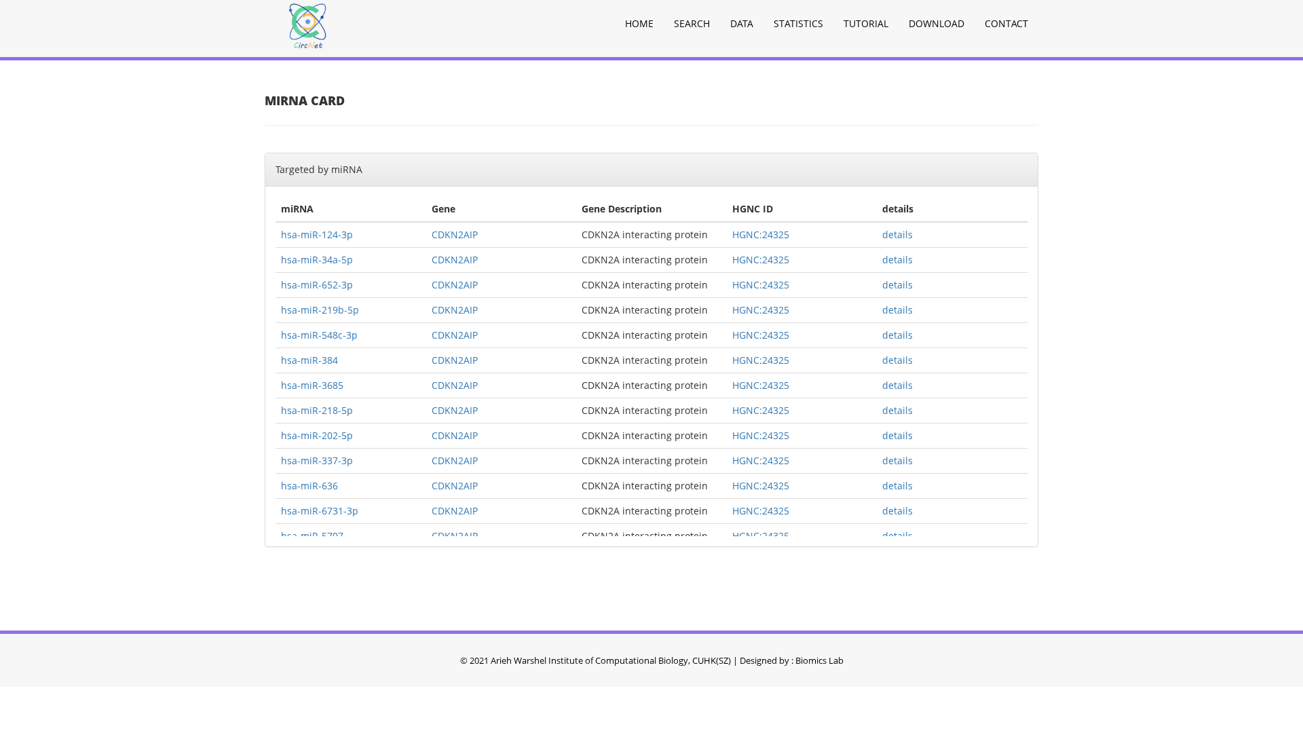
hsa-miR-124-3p (317, 234)
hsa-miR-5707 (312, 535)
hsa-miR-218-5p (317, 410)
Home (639, 23)
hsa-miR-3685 (312, 385)
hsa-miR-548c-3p (319, 334)
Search (692, 23)
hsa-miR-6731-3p (319, 510)
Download (936, 23)
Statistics (798, 23)
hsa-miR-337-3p (317, 460)
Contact (1006, 23)
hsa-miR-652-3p (317, 284)
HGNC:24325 (760, 234)
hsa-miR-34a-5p (317, 259)
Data (741, 23)
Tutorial (866, 23)
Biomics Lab (819, 660)
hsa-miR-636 (309, 485)
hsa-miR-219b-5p (320, 309)
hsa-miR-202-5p (317, 435)
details (897, 234)
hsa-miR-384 (309, 360)
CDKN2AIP (455, 234)
